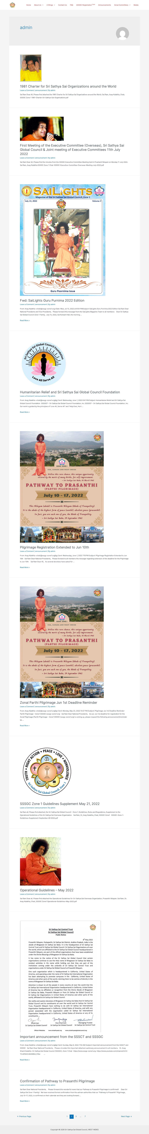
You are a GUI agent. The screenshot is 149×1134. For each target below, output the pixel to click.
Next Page (126, 1116)
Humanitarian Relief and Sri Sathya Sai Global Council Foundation (70, 392)
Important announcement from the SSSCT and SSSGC (61, 1037)
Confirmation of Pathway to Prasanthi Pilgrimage (57, 1081)
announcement (41, 90)
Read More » (25, 320)
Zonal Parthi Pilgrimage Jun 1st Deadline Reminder (58, 702)
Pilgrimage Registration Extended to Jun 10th (54, 547)
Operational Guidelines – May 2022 (47, 890)
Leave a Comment (27, 90)
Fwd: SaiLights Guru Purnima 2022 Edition (52, 300)
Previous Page (24, 1116)
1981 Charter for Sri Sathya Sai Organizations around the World (68, 86)
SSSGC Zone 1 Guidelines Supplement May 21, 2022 (60, 804)
